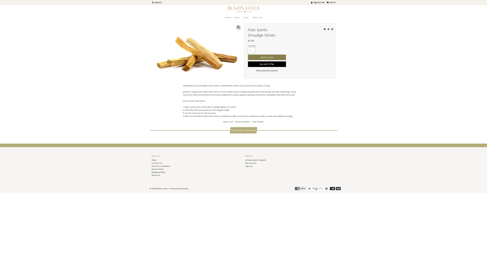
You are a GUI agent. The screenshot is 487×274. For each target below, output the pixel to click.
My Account (250, 163)
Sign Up (248, 166)
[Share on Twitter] (328, 29)
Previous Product (242, 122)
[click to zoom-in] (238, 27)
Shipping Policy (158, 172)
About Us (257, 17)
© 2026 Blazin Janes (159, 188)
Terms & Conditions (161, 166)
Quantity (252, 45)
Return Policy (158, 169)
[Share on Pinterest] (332, 29)
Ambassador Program (255, 160)
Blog (246, 17)
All (232, 122)
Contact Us (157, 163)
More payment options (267, 70)
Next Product (258, 122)
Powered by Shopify (179, 188)
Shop (227, 17)
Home (236, 17)
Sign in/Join (318, 2)
